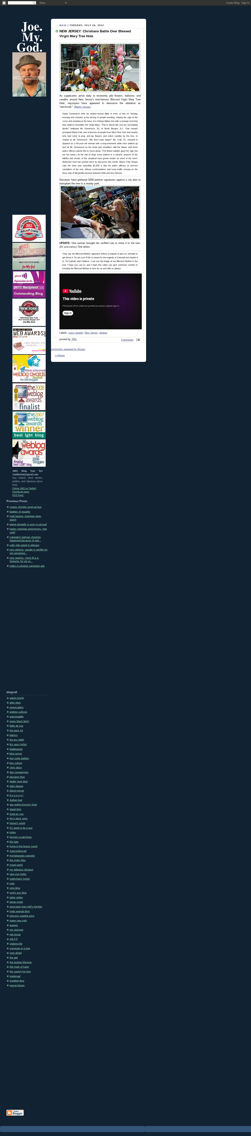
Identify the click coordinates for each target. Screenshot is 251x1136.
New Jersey (91, 333)
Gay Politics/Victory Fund (23, 804)
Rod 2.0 (13, 939)
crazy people (75, 333)
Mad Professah (18, 851)
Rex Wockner (16, 930)
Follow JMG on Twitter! (24, 488)
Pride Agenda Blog (20, 911)
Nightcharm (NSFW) (20, 879)
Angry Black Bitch (19, 721)
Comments (127, 340)
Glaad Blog (15, 809)
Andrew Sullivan (18, 712)
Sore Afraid (16, 953)
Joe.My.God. (30, 36)
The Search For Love (20, 971)
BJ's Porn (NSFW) (18, 744)
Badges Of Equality (20, 511)
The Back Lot (16, 730)
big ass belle (17, 739)
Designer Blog (17, 777)
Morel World (16, 865)
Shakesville (16, 943)
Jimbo (13, 832)
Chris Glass (16, 767)
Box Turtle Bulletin (19, 758)
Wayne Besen (17, 985)
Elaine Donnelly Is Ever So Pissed (28, 524)
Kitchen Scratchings (21, 837)
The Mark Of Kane (19, 967)
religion (103, 333)
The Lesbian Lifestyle (21, 962)
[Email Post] (137, 340)
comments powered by (68, 349)
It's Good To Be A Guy (21, 828)
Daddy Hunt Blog (19, 781)
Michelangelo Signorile (22, 855)
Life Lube (14, 842)
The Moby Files (18, 860)
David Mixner (17, 790)
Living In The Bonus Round (23, 846)
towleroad (15, 976)
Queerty (14, 925)
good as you (17, 814)
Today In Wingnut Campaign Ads (27, 566)
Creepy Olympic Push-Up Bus (26, 507)
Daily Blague (16, 786)
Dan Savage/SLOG (19, 772)
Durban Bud (16, 800)
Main (63, 25)
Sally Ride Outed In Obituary (24, 545)
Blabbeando (16, 749)
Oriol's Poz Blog (18, 892)
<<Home (60, 355)
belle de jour (16, 726)
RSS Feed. (18, 495)
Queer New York (18, 920)
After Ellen (15, 702)
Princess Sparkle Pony (22, 916)
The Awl (14, 957)
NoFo (12, 883)
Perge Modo (16, 902)
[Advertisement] (22, 630)
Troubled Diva (17, 980)
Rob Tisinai (15, 934)
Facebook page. (21, 491)
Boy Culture (16, 763)
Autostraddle (17, 716)
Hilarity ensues (82, 107)
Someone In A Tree (20, 948)
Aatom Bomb (17, 698)
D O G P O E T (16, 795)
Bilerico (14, 735)
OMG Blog (15, 888)
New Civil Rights (18, 874)
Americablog (16, 707)
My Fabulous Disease (21, 869)
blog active (16, 753)
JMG (74, 339)
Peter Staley (16, 897)
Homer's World (17, 823)
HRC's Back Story (19, 818)
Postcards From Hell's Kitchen (26, 906)
